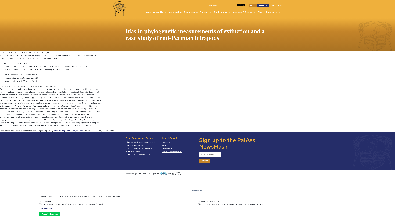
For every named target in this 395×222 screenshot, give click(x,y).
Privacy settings (197, 190)
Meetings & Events (242, 12)
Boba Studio (177, 173)
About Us (158, 12)
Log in (252, 5)
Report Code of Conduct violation (137, 154)
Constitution (166, 142)
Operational (46, 201)
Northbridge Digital (163, 174)
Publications (220, 12)
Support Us (262, 5)
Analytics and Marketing (210, 201)
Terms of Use (167, 148)
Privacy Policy (167, 145)
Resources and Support (196, 12)
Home (148, 12)
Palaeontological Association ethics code (140, 142)
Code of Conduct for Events (135, 145)
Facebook (238, 5)
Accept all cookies (50, 214)
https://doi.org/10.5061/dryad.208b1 (69, 130)
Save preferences (46, 209)
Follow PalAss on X (240, 5)
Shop (260, 12)
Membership (175, 12)
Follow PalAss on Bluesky (243, 5)
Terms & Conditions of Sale (172, 152)
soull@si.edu (81, 66)
